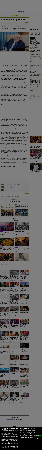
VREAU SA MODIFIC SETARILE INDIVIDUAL (38, 438)
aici (7, 443)
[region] (21, 438)
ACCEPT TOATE (38, 435)
